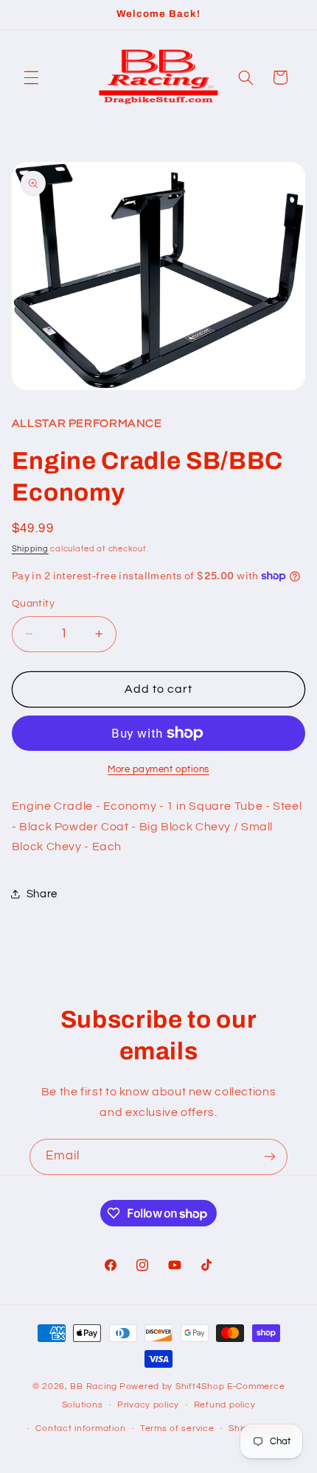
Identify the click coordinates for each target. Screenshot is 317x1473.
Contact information (80, 1428)
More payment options (158, 769)
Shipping (30, 549)
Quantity (33, 603)
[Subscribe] (270, 1157)
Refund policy (225, 1405)
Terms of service (177, 1428)
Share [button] (42, 894)
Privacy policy (148, 1405)
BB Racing (93, 1386)
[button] (31, 77)
